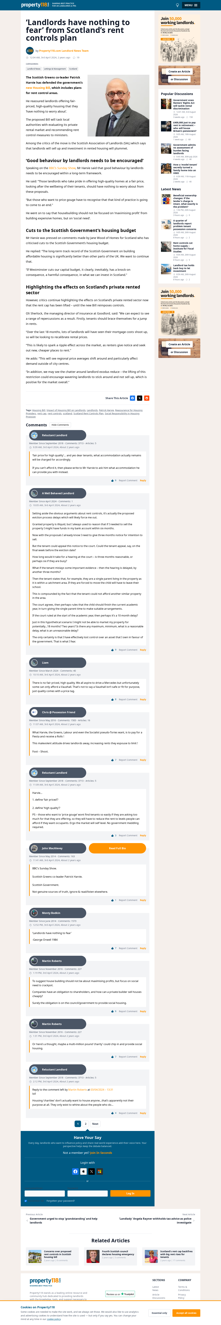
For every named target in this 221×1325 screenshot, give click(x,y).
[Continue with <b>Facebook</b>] (75, 1171)
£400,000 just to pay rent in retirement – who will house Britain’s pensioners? (184, 126)
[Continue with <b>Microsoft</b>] (99, 1171)
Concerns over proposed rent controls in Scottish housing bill (57, 1254)
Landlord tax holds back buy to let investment (183, 268)
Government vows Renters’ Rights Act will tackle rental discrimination (183, 104)
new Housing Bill (38, 88)
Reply (143, 480)
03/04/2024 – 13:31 (102, 1089)
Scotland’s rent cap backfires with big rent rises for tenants (176, 1254)
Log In (130, 1193)
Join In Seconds (101, 1153)
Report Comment (128, 480)
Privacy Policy (182, 1296)
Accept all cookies (186, 1312)
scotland (67, 413)
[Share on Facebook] (132, 398)
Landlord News (33, 68)
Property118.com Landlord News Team (64, 51)
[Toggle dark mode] (177, 5)
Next (95, 1124)
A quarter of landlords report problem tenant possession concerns (184, 225)
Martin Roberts (77, 1089)
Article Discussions (158, 1296)
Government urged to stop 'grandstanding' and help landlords (63, 1220)
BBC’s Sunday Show (62, 168)
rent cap (41, 413)
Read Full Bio (117, 848)
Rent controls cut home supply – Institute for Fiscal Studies (183, 247)
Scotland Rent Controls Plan (88, 413)
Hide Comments (60, 424)
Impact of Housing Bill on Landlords (66, 410)
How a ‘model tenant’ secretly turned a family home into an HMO (185, 169)
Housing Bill (38, 410)
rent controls (55, 413)
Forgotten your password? (61, 1200)
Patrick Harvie (106, 410)
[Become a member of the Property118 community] (179, 38)
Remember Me (36, 1200)
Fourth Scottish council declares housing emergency (118, 1253)
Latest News (155, 1288)
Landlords (92, 410)
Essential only (159, 1312)
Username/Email (34, 1188)
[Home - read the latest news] (97, 5)
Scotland (73, 68)
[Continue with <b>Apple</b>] (83, 1171)
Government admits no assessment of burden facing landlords (184, 149)
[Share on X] (139, 398)
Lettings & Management (55, 68)
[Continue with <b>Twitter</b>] (91, 1171)
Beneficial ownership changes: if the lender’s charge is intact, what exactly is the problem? (185, 201)
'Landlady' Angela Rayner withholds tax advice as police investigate (155, 1220)
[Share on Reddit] (146, 398)
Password (72, 1188)
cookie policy (54, 1319)
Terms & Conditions (184, 1288)
